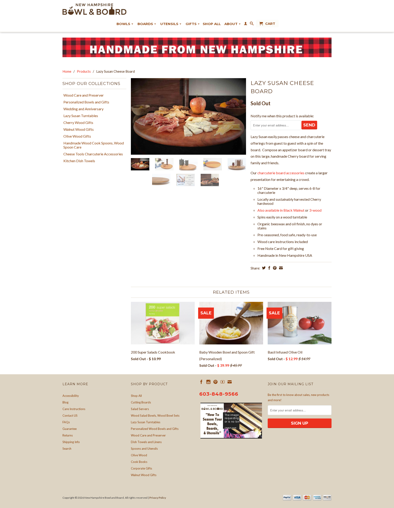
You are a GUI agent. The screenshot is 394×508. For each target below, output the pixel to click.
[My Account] (245, 24)
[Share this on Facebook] (268, 268)
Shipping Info (71, 442)
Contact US (70, 415)
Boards (146, 24)
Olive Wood (139, 455)
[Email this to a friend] (280, 268)
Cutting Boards (141, 402)
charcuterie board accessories (280, 173)
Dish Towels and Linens (146, 442)
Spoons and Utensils (144, 448)
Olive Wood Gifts (77, 136)
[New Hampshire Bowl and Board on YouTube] (222, 382)
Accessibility (70, 396)
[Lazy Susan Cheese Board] (188, 116)
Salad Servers (140, 409)
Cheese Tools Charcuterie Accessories (93, 154)
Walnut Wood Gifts (78, 129)
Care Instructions (73, 409)
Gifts (193, 24)
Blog (65, 402)
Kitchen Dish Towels (79, 161)
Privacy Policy (157, 497)
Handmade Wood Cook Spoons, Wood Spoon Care (93, 145)
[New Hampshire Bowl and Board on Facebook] (201, 382)
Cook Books (139, 462)
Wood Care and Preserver (83, 95)
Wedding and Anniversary (83, 109)
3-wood (315, 210)
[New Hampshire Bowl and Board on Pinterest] (215, 382)
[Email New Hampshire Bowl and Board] (230, 382)
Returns (67, 435)
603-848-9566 (218, 394)
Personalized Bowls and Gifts (86, 102)
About (232, 24)
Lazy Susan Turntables (80, 116)
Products (84, 71)
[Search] (252, 24)
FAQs (66, 422)
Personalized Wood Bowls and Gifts (155, 429)
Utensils (170, 24)
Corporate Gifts (141, 468)
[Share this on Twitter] (263, 268)
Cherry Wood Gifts (78, 123)
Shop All (212, 24)
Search (66, 448)
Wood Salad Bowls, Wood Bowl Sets (155, 415)
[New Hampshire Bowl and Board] (94, 9)
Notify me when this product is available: (282, 116)
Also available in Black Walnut (280, 210)
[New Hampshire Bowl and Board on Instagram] (208, 382)
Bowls (125, 24)
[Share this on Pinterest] (274, 268)
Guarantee (69, 429)
